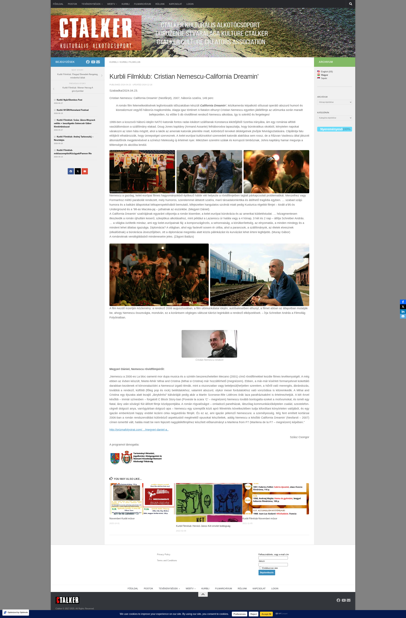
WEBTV (111, 4)
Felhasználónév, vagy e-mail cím (274, 554)
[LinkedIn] (403, 311)
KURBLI (126, 4)
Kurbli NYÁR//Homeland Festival (73, 110)
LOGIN (190, 4)
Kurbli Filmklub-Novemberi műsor (259, 518)
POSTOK (72, 4)
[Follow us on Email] (98, 62)
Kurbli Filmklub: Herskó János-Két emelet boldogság (203, 526)
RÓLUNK (160, 4)
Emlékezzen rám (270, 568)
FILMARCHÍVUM (142, 4)
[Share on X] (78, 171)
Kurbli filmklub (130, 62)
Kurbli (113, 62)
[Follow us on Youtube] (93, 62)
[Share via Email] (85, 171)
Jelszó (262, 561)
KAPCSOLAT (175, 4)
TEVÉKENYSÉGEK (91, 4)
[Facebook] (403, 302)
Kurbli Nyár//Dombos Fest (69, 100)
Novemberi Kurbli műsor (122, 518)
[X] (403, 306)
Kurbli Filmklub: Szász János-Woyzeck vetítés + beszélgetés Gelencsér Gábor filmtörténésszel (74, 123)
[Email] (403, 316)
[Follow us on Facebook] (88, 62)
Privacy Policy (163, 554)
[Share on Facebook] (71, 171)
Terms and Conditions (167, 560)
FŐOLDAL (58, 4)
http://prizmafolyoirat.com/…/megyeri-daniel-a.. (139, 429)
